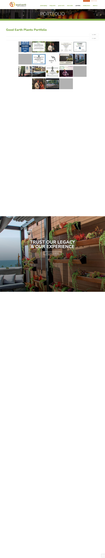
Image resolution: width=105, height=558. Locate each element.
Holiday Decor (86, 5)
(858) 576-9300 (94, 0)
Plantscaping (43, 5)
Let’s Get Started (52, 253)
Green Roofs (61, 5)
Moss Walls (70, 5)
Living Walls (52, 5)
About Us (95, 5)
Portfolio (78, 5)
